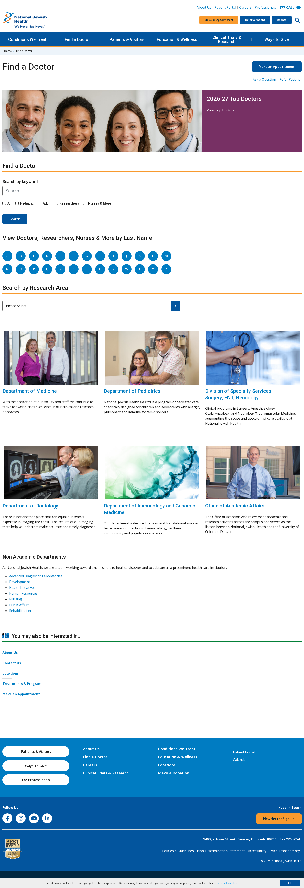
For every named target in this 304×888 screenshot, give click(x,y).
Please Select (16, 306)
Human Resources (23, 593)
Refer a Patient (255, 20)
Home (8, 51)
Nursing (15, 599)
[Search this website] (297, 20)
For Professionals (36, 780)
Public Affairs (19, 605)
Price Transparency (285, 851)
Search (14, 219)
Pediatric (27, 203)
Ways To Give (36, 766)
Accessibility (257, 851)
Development (19, 581)
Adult (46, 203)
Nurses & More (99, 203)
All (9, 203)
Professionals (265, 7)
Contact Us (11, 663)
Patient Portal (225, 7)
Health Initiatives (22, 587)
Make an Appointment (219, 20)
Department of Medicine (29, 391)
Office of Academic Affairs (235, 506)
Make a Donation (173, 773)
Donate (281, 20)
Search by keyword (20, 181)
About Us (204, 7)
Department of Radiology (30, 506)
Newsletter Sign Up (279, 818)
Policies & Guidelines (178, 851)
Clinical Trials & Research (226, 39)
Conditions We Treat (27, 39)
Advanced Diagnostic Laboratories (35, 576)
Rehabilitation (20, 610)
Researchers (69, 203)
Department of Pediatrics (132, 391)
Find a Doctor (77, 39)
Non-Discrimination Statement (221, 851)
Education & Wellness (177, 39)
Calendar (240, 759)
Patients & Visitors (127, 39)
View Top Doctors (221, 110)
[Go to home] (33, 20)
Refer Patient (289, 79)
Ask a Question (264, 79)
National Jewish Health (286, 861)
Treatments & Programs (22, 683)
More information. (227, 883)
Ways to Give (277, 39)
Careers (246, 7)
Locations (10, 673)
